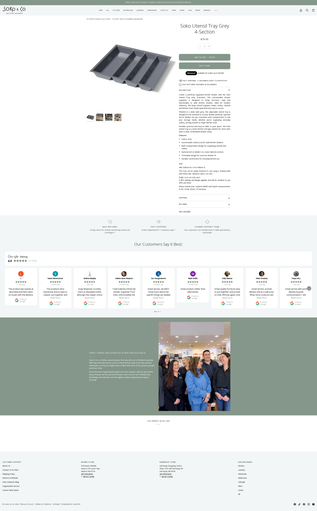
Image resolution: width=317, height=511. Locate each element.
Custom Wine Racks (10, 490)
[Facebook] (295, 504)
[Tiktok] (299, 504)
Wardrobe (242, 474)
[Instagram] (309, 504)
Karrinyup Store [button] (168, 462)
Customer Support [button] (11, 462)
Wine (240, 486)
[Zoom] (131, 67)
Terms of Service (43, 504)
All (239, 494)
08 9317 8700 (88, 476)
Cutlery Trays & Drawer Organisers (127, 19)
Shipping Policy (8, 474)
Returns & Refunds (10, 478)
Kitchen (241, 466)
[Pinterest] (304, 504)
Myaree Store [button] (87, 462)
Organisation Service (10, 486)
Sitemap (56, 504)
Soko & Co (9, 504)
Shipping (183, 198)
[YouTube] (313, 504)
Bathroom (242, 478)
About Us (6, 466)
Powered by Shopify (70, 504)
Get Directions (87, 474)
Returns (183, 204)
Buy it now (204, 66)
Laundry (241, 470)
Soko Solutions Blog (10, 482)
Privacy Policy (27, 504)
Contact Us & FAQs (10, 470)
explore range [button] (245, 462)
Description (185, 90)
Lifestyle (241, 482)
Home (240, 490)
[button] (116, 10)
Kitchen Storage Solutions (98, 19)
